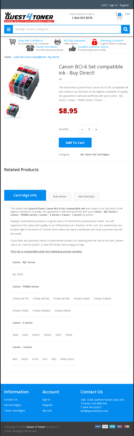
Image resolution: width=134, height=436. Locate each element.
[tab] (25, 195)
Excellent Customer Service (93, 48)
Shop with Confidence (33, 42)
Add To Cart (75, 142)
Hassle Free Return (49, 48)
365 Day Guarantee (74, 42)
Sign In (46, 399)
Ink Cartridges (12, 405)
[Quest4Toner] (29, 17)
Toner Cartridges (14, 410)
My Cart (47, 410)
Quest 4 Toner (36, 426)
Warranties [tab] (59, 196)
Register (47, 405)
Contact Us (10, 399)
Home (7, 57)
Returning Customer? (113, 42)
